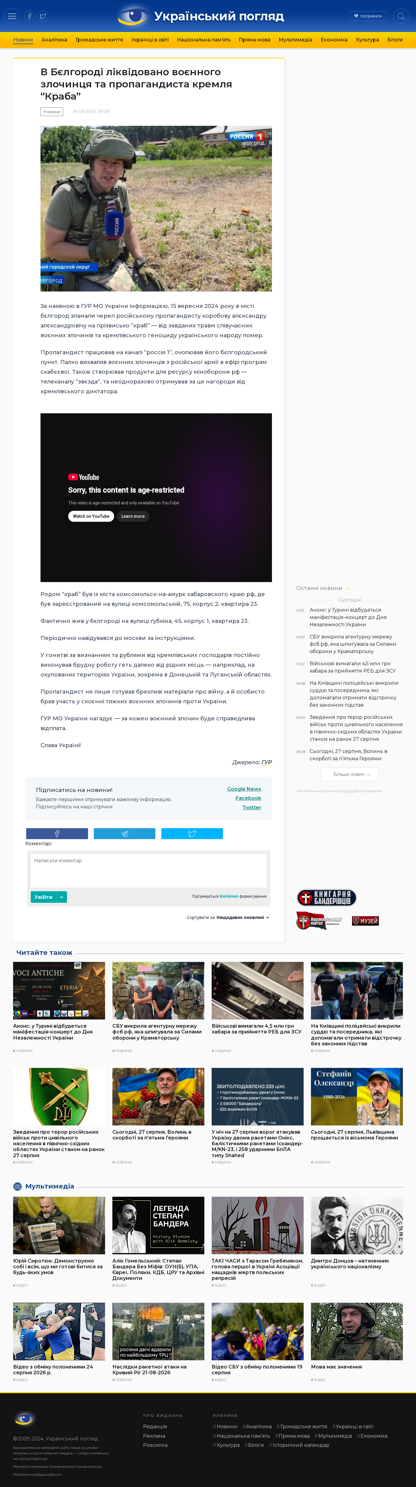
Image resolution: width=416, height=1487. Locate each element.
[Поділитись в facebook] (57, 833)
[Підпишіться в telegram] (125, 833)
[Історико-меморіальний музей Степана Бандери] (377, 921)
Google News (244, 789)
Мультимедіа (295, 40)
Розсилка (155, 1445)
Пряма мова (254, 40)
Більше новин (348, 774)
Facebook (248, 798)
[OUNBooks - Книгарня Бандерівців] (349, 898)
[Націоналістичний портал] (321, 921)
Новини (23, 40)
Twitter (251, 808)
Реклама (154, 1436)
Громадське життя (99, 40)
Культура (367, 40)
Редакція (155, 1426)
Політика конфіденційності (37, 1474)
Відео (21, 1285)
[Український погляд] (25, 1419)
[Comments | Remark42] (148, 887)
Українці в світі (150, 40)
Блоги (395, 40)
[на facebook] (29, 16)
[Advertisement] (349, 838)
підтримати (371, 16)
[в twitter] (42, 16)
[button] (12, 16)
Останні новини (319, 588)
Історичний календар (301, 1445)
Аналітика (54, 40)
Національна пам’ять (204, 40)
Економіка (334, 40)
